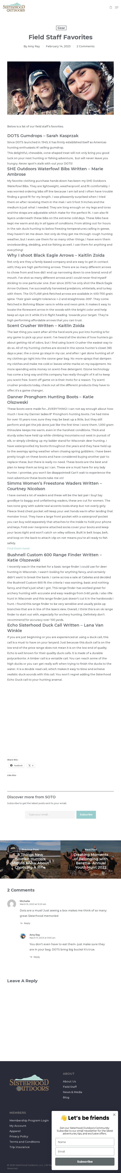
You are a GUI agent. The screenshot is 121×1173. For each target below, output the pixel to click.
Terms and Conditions (24, 1141)
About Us (69, 1081)
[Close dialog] (114, 1114)
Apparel (15, 1131)
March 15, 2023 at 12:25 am (33, 904)
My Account (17, 1125)
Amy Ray (34, 46)
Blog (66, 1097)
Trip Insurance (19, 1147)
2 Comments (85, 46)
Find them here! (18, 548)
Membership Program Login (29, 1120)
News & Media (72, 1092)
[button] (116, 7)
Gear (61, 28)
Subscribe (86, 814)
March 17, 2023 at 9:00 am (42, 938)
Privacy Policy (18, 1136)
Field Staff (70, 1086)
